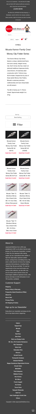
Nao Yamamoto (18, 344)
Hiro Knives (18, 377)
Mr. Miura (18, 379)
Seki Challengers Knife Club (18, 395)
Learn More (18, 9)
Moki (18, 331)
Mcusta (18, 328)
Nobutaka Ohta (18, 350)
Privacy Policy (9, 300)
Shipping (8, 287)
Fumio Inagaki (18, 382)
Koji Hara (18, 334)
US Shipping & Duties (11, 303)
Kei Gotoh (18, 385)
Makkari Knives (18, 374)
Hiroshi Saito (18, 366)
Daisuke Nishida (18, 360)
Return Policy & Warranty (12, 289)
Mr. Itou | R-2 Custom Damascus (18, 342)
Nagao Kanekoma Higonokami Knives (18, 363)
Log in (17, 39)
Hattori (18, 323)
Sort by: (17, 114)
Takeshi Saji (18, 326)
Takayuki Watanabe (18, 390)
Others (18, 398)
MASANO (18, 368)
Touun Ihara (18, 387)
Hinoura (18, 352)
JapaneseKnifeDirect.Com (23, 402)
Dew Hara (18, 336)
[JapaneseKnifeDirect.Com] (18, 28)
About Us (8, 295)
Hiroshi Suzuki (18, 355)
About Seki (8, 297)
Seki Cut (18, 393)
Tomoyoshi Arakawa (18, 358)
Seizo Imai (18, 347)
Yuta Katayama (18, 371)
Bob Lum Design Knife (18, 339)
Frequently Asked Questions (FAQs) (15, 292)
